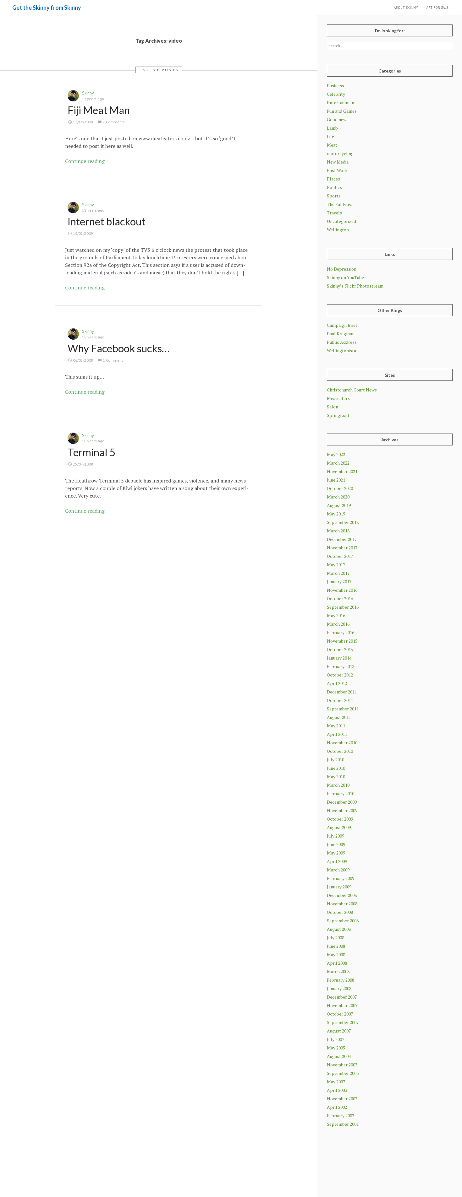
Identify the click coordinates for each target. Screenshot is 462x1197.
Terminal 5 (91, 452)
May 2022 (336, 454)
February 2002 (340, 1116)
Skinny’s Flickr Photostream (355, 286)
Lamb (332, 128)
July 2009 (335, 836)
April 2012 (337, 683)
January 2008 (339, 988)
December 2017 (342, 539)
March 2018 (338, 531)
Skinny (88, 93)
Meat (332, 145)
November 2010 (342, 743)
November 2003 (342, 1065)
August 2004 (339, 1056)
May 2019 (336, 514)
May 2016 (336, 615)
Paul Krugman (341, 334)
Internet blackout (106, 221)
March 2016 (338, 624)
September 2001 (343, 1124)
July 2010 (335, 760)
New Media (338, 162)
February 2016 (340, 632)
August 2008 (339, 929)
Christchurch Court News (352, 390)
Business (335, 86)
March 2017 (338, 573)
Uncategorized (341, 221)
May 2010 (336, 776)
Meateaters (338, 398)
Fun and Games (342, 111)
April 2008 (337, 963)
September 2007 (343, 1022)
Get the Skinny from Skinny (46, 7)
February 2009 (340, 878)
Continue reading (85, 161)
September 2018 (343, 522)
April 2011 (337, 734)
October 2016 (340, 598)
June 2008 (336, 946)
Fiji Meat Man (99, 110)
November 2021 (342, 471)
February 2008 (340, 980)
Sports (334, 196)
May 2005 (336, 1048)
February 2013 (340, 666)
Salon (332, 407)
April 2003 (337, 1090)
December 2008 (342, 895)
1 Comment (113, 360)
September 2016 (343, 607)
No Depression (341, 269)
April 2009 (337, 861)
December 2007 (342, 997)
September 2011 (343, 709)
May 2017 (336, 565)
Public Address (342, 342)
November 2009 (342, 810)
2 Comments (114, 122)
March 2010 (338, 785)
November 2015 (342, 641)
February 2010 (340, 793)
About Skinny (406, 7)
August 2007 (339, 1031)
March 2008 (338, 971)
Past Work (337, 170)
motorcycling (340, 153)
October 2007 (340, 1014)
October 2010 (340, 751)
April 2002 (337, 1107)
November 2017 (342, 548)
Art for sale (437, 7)
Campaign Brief (342, 325)
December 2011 (342, 692)
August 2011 (339, 717)
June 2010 (336, 768)
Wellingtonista (341, 350)
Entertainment (341, 102)
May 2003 (336, 1082)
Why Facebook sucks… (118, 348)
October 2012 (340, 675)
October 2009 (340, 819)
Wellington (338, 230)
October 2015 (340, 649)
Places (333, 179)
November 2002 (342, 1099)
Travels (334, 213)
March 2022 (338, 463)
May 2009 (336, 853)
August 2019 (339, 505)
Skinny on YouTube (345, 277)
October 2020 (340, 488)
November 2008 (342, 904)
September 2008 (343, 921)
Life (330, 136)
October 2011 (340, 700)
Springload (338, 415)
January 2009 (339, 887)
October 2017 (340, 556)
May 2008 (336, 954)
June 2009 (336, 844)
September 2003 (343, 1073)
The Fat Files (339, 204)
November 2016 (342, 590)
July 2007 (335, 1039)
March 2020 (338, 497)
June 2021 (336, 480)
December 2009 (342, 802)
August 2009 (339, 827)
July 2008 (335, 938)
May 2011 (336, 726)
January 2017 (339, 582)
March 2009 (338, 870)
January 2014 (339, 658)
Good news (338, 119)
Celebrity (336, 94)
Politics (334, 187)
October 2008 (340, 912)
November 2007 (342, 1005)
